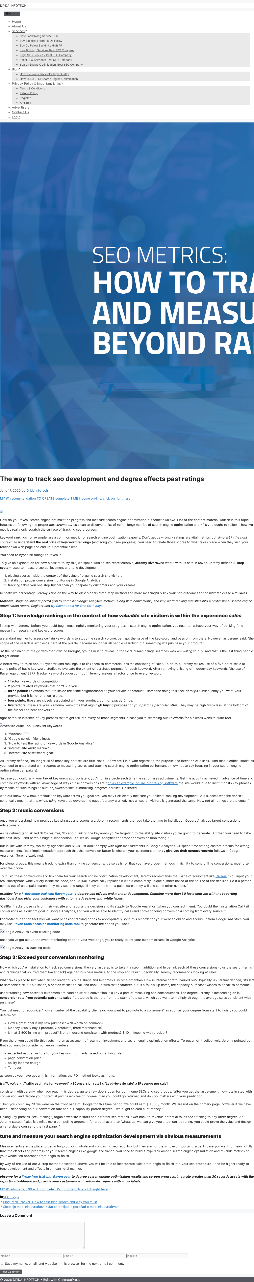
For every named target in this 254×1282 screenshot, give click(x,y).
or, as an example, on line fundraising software (143, 783)
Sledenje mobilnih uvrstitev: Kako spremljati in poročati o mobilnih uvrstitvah (60, 1207)
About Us (19, 26)
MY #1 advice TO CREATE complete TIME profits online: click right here (54, 1189)
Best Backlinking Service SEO (39, 36)
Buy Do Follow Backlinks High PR (41, 45)
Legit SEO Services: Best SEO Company (46, 55)
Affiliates (25, 102)
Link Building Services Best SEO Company (47, 50)
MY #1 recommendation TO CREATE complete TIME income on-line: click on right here (65, 498)
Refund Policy (29, 93)
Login (16, 117)
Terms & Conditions (32, 88)
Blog (15, 69)
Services (18, 31)
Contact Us (20, 112)
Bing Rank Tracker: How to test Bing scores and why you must (50, 1202)
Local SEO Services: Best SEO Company (46, 59)
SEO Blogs (11, 1197)
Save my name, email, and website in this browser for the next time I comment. (64, 1264)
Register (25, 98)
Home (16, 21)
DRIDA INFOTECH (13, 6)
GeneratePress (69, 1280)
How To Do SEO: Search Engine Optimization (49, 79)
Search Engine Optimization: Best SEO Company (51, 64)
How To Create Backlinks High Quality (44, 74)
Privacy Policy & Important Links (36, 83)
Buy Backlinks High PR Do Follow (41, 40)
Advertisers (20, 107)
